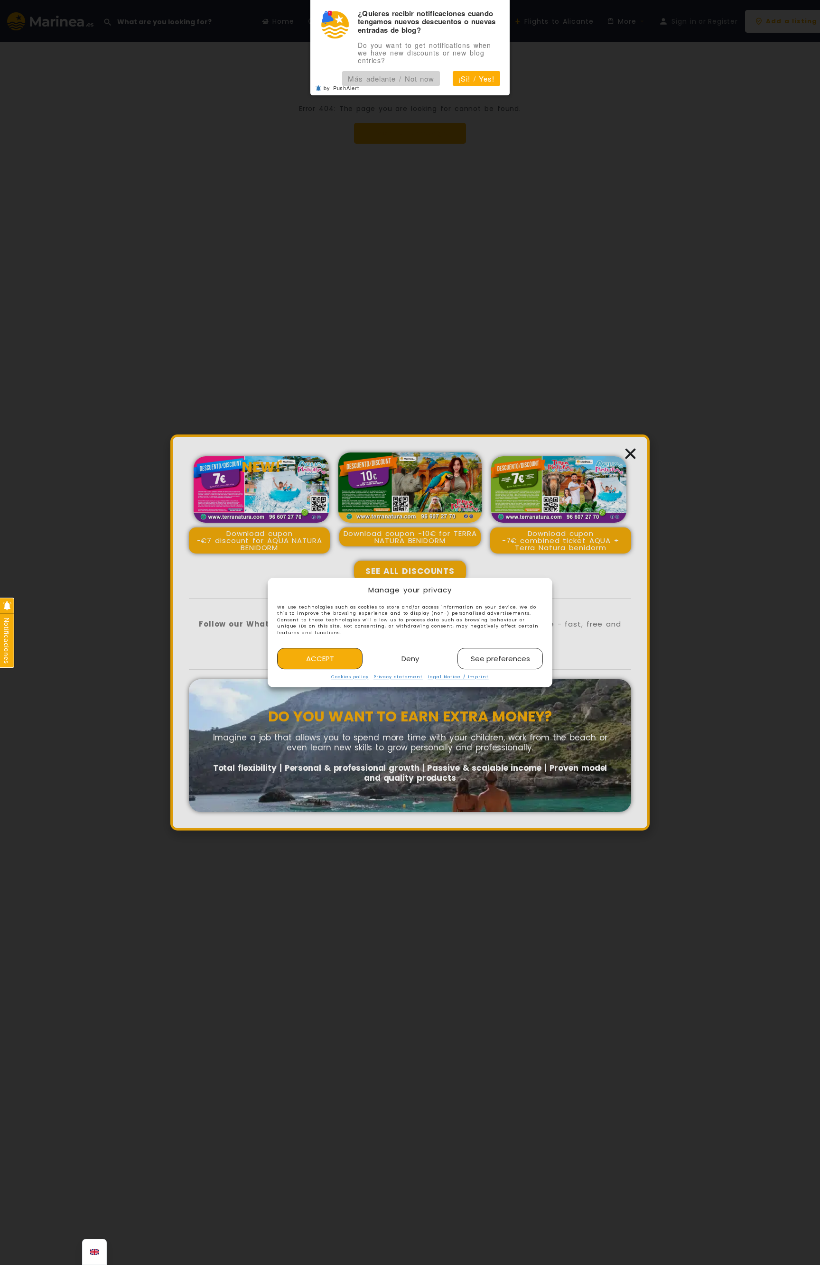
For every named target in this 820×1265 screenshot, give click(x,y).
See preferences (500, 659)
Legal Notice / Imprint (458, 677)
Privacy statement (398, 677)
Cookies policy (350, 677)
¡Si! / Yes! (476, 78)
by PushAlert (341, 88)
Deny (410, 659)
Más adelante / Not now (391, 78)
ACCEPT (320, 659)
